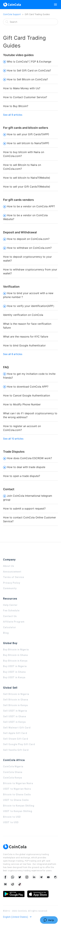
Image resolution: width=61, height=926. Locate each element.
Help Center (10, 605)
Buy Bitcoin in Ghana (15, 655)
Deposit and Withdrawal (20, 232)
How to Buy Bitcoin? (15, 106)
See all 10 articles (13, 438)
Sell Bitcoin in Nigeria (16, 694)
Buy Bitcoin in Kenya (15, 660)
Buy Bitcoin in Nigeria (16, 649)
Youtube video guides (18, 55)
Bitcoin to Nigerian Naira (18, 783)
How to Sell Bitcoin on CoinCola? (27, 79)
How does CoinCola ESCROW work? (29, 458)
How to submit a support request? (24, 508)
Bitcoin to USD (12, 817)
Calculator (9, 627)
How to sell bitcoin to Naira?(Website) (26, 177)
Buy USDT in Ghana (14, 672)
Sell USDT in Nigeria (15, 710)
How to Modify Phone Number (22, 404)
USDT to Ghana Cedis (16, 800)
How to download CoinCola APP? (27, 386)
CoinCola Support (12, 14)
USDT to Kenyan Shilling (17, 811)
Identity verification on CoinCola (23, 314)
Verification (11, 286)
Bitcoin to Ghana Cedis (17, 794)
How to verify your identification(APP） (31, 306)
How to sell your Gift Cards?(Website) (26, 186)
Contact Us (10, 616)
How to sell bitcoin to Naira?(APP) (28, 143)
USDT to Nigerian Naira (17, 789)
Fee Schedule (11, 610)
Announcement (12, 571)
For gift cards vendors (18, 199)
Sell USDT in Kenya (14, 722)
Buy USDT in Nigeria (15, 666)
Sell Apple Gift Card (15, 733)
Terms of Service (13, 577)
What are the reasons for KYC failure (25, 336)
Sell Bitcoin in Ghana (15, 699)
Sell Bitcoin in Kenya (15, 705)
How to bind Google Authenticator (24, 345)
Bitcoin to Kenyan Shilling (18, 805)
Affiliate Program (13, 621)
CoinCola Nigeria (13, 766)
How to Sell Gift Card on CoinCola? (29, 70)
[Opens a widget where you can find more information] (49, 920)
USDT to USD (11, 822)
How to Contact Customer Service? (25, 97)
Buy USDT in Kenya (14, 677)
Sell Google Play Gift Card (19, 744)
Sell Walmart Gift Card (17, 727)
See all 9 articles (12, 114)
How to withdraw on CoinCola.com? (29, 247)
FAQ (6, 367)
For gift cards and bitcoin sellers (25, 127)
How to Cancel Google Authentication (26, 395)
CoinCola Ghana (12, 772)
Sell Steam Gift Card (15, 738)
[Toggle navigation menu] (55, 4)
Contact (8, 489)
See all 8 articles (12, 354)
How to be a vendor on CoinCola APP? (31, 206)
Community (10, 588)
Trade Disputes (14, 451)
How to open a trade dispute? (21, 476)
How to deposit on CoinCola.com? (28, 238)
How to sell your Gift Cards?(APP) (28, 134)
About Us (8, 566)
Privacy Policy (11, 583)
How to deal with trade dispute (26, 467)
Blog (6, 633)
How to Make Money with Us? (21, 88)
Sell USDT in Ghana (14, 716)
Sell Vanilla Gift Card (16, 750)
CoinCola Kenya (12, 777)
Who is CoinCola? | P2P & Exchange (29, 61)
